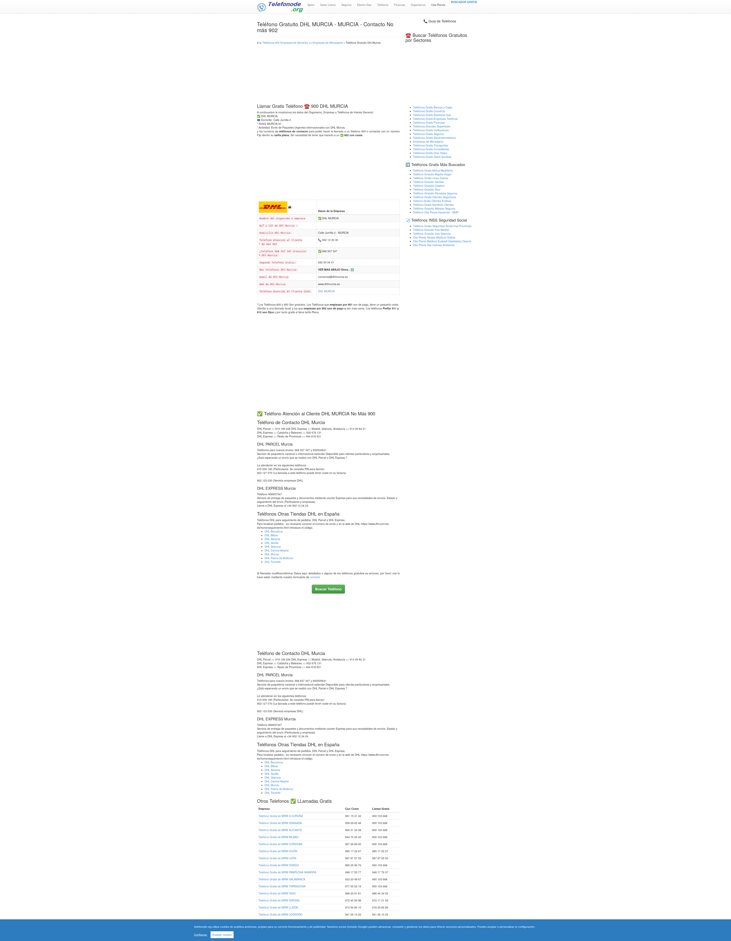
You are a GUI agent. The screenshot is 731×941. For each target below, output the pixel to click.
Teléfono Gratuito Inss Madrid (431, 230)
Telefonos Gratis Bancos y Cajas (432, 107)
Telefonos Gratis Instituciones (431, 130)
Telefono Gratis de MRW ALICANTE (280, 830)
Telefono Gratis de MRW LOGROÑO (280, 914)
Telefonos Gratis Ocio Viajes (430, 153)
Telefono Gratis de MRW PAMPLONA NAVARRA (287, 872)
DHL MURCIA (326, 291)
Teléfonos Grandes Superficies (431, 126)
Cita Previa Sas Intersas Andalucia (434, 245)
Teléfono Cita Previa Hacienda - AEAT (436, 212)
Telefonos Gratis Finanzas (429, 122)
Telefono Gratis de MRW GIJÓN (278, 851)
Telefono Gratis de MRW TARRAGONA (282, 886)
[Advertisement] (328, 73)
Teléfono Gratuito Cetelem (429, 186)
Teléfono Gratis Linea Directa (430, 178)
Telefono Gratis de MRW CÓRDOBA (280, 844)
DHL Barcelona (274, 531)
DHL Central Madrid (277, 550)
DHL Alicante (272, 539)
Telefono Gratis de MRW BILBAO (278, 837)
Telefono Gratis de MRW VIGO (277, 893)
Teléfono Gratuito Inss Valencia (432, 233)
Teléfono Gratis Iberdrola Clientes (433, 205)
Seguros (346, 5)
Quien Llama (328, 5)
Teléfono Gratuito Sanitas (428, 182)
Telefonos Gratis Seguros (428, 134)
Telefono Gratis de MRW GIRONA (279, 900)
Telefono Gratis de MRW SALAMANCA (282, 879)
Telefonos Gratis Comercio (429, 111)
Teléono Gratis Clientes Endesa (432, 201)
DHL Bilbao (271, 535)
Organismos (418, 5)
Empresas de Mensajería (428, 141)
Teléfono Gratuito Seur (427, 189)
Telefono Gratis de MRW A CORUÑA (281, 816)
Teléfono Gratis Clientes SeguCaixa (434, 197)
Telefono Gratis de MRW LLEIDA (278, 907)
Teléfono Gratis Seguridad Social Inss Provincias (442, 226)
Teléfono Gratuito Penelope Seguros (435, 193)
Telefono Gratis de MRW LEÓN (277, 858)
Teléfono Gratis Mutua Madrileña (433, 170)
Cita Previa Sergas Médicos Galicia (434, 237)
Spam (310, 5)
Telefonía (382, 5)
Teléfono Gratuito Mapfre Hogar (432, 174)
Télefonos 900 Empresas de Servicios (285, 43)
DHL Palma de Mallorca (279, 558)
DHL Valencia (273, 546)
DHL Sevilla (272, 543)
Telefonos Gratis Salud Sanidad (432, 157)
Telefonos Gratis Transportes (430, 145)
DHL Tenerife (273, 562)
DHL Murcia (272, 554)
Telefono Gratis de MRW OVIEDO (279, 865)
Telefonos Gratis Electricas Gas (432, 115)
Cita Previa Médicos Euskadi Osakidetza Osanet (442, 241)
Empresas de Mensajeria (328, 43)
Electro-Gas (364, 5)
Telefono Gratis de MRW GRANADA (280, 823)
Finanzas (399, 5)
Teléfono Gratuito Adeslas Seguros (434, 208)
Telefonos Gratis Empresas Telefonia (435, 119)
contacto (315, 577)
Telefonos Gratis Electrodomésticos (434, 138)
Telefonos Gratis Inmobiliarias (431, 149)
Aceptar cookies (222, 934)
